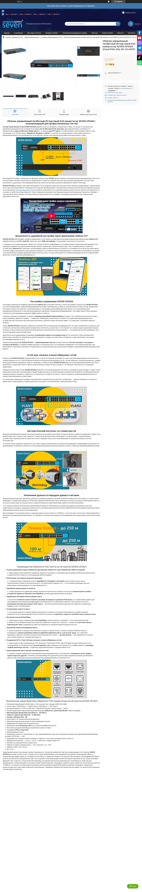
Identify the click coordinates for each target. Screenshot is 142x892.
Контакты (131, 33)
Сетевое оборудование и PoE (51, 37)
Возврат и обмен (52, 33)
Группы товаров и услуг (14, 37)
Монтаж (95, 33)
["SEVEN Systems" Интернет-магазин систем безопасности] (13, 23)
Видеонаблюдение (32, 37)
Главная (7, 33)
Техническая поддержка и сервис (74, 33)
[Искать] (118, 23)
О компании (18, 33)
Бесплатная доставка (115, 92)
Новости (120, 33)
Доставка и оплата (34, 33)
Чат (134, 886)
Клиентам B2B (107, 33)
